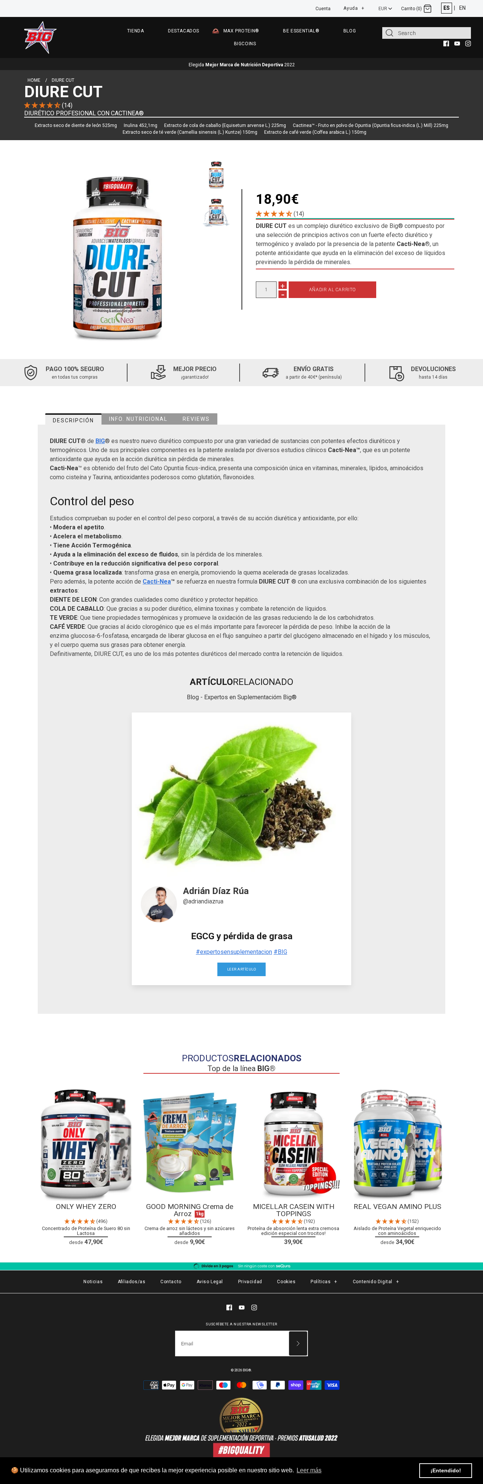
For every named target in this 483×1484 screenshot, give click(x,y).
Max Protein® (241, 31)
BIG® (247, 1370)
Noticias (93, 1281)
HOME (34, 80)
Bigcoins (245, 43)
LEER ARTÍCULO (241, 969)
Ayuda (353, 7)
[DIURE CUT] (117, 250)
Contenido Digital (376, 1281)
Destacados (183, 31)
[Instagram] (468, 43)
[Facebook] (446, 43)
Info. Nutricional (138, 419)
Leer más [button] (309, 1470)
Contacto (171, 1281)
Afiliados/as (132, 1281)
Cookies (286, 1281)
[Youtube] (457, 43)
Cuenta (323, 8)
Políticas (324, 1281)
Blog (349, 31)
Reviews (196, 419)
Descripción (73, 420)
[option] (216, 173)
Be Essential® (301, 31)
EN (462, 8)
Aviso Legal (210, 1281)
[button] (43, 105)
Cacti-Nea (157, 581)
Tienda (135, 31)
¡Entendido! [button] (446, 1470)
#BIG (280, 951)
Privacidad (250, 1281)
